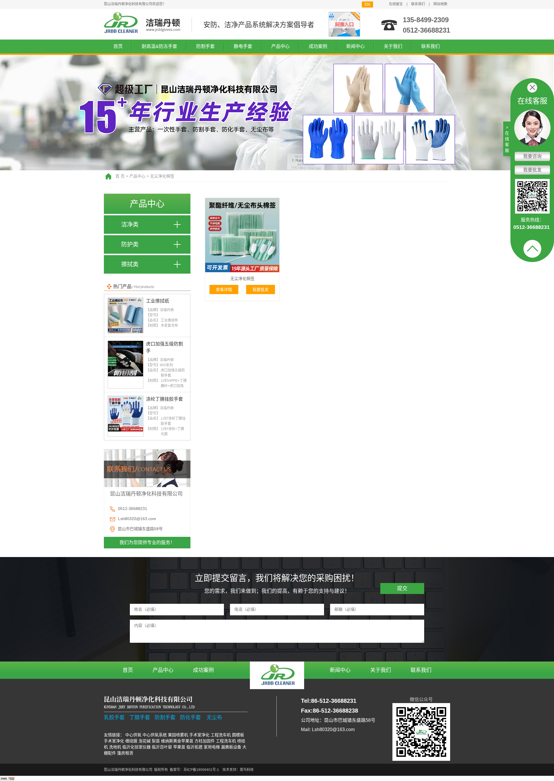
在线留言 (396, 4)
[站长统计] (7, 778)
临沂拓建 (194, 747)
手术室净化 (199, 735)
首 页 (120, 176)
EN (367, 4)
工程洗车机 (221, 735)
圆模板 (238, 735)
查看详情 (224, 289)
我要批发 (260, 289)
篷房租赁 (125, 753)
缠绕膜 (131, 741)
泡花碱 (144, 741)
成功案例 (318, 46)
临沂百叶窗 (162, 747)
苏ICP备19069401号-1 (201, 770)
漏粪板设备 (231, 747)
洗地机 (115, 747)
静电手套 (243, 46)
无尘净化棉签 (162, 176)
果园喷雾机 (178, 735)
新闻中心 (355, 46)
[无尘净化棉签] (242, 235)
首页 (118, 46)
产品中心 (280, 46)
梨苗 (156, 741)
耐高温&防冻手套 (159, 46)
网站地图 (440, 4)
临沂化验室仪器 (136, 747)
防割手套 (205, 46)
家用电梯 (212, 747)
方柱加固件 (204, 741)
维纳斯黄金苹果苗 (177, 741)
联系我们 (418, 4)
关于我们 (393, 46)
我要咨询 (532, 156)
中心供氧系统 (155, 735)
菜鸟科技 (247, 770)
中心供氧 (133, 735)
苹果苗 (179, 747)
